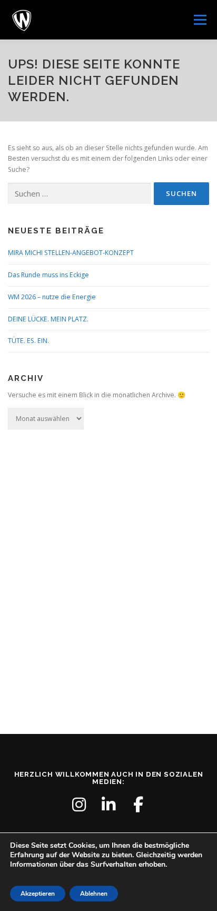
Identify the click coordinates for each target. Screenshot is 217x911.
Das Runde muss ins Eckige (48, 274)
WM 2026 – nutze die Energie (52, 296)
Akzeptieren (38, 893)
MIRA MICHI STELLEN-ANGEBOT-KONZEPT (71, 252)
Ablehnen (93, 893)
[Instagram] (79, 804)
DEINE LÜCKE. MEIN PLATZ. (48, 319)
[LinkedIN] (108, 804)
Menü (199, 19)
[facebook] (138, 804)
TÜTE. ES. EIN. (28, 340)
